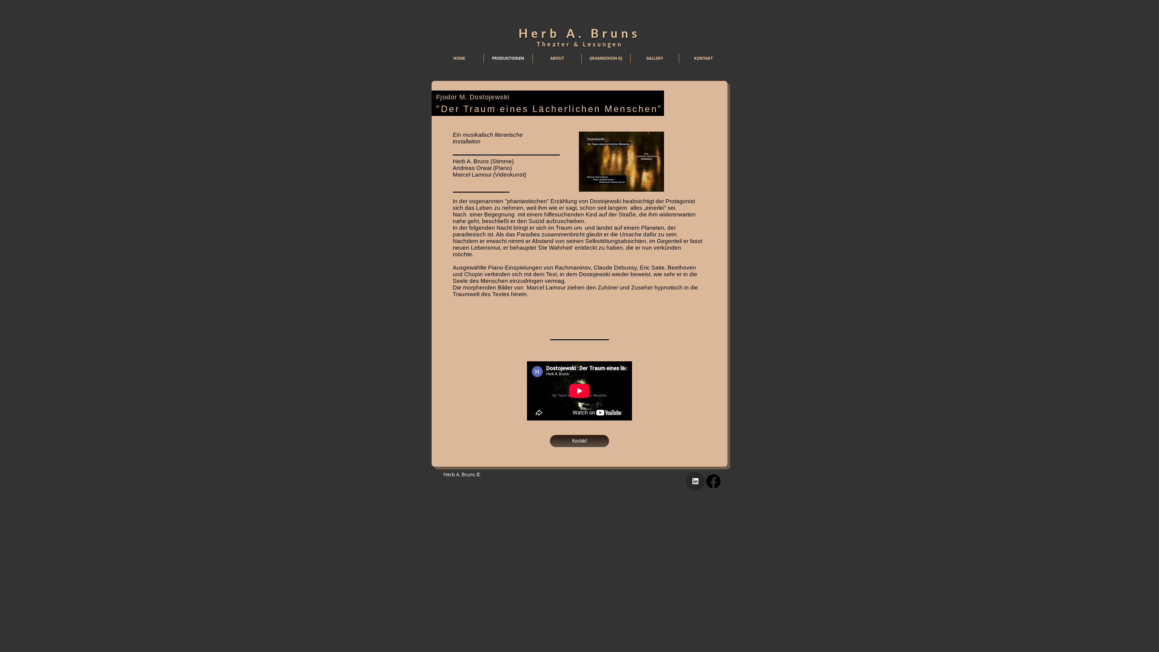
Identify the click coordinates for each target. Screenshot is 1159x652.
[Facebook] (713, 481)
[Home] (695, 481)
